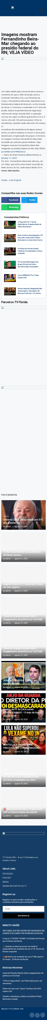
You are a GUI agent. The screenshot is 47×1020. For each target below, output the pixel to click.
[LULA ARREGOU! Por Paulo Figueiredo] (10, 278)
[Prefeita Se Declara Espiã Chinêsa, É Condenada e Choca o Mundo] (10, 251)
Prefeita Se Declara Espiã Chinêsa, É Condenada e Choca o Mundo (30, 251)
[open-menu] (41, 10)
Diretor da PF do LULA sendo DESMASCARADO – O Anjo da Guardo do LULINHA (23, 712)
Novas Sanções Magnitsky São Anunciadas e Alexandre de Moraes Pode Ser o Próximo (30, 291)
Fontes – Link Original (11, 180)
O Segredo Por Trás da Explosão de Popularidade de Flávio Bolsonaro (29, 224)
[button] (10, 200)
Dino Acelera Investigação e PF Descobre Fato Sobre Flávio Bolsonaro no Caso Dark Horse (30, 237)
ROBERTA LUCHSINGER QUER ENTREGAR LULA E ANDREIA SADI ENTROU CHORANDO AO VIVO (21, 777)
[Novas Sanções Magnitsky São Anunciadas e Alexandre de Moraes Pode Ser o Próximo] (10, 291)
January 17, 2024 (9, 158)
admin (8, 526)
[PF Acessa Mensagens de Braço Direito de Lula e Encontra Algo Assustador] (10, 265)
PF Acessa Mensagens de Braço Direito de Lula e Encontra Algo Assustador (28, 264)
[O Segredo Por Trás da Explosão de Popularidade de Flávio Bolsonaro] (10, 225)
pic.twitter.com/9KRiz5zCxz (13, 151)
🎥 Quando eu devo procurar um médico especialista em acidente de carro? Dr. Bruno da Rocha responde (23, 949)
